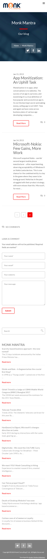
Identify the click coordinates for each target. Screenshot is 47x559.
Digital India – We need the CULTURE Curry (21, 448)
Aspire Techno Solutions (37, 557)
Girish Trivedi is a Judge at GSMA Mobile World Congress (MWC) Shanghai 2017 (22, 390)
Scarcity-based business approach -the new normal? (21, 350)
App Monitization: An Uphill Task (28, 80)
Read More (21, 123)
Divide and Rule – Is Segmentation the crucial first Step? (21, 370)
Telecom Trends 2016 (11, 410)
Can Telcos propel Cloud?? (13, 483)
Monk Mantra (27, 45)
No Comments (13, 227)
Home (16, 45)
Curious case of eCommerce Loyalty (17, 518)
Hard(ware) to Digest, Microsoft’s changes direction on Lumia (20, 428)
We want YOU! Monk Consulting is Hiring (20, 465)
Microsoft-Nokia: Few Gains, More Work (27, 148)
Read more (6, 362)
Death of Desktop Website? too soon (18, 500)
